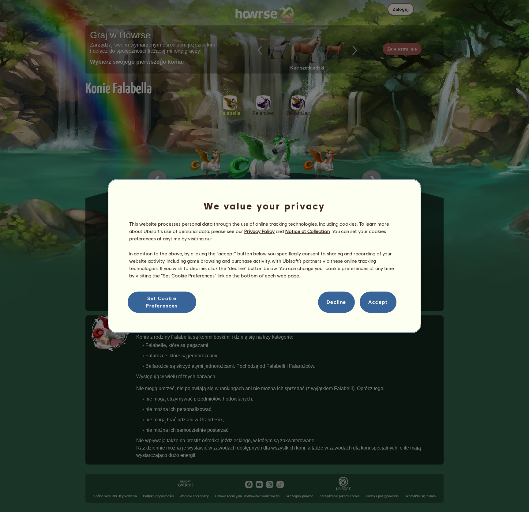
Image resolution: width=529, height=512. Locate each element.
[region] (264, 256)
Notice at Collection (307, 231)
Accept (378, 302)
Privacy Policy (259, 231)
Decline (336, 302)
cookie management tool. (241, 239)
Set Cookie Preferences (162, 301)
